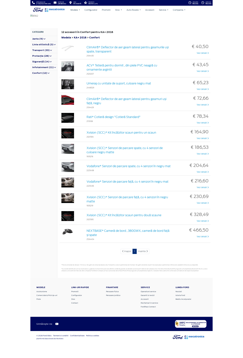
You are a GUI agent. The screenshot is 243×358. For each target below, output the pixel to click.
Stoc (117, 10)
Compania (178, 10)
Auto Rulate (133, 10)
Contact (74, 303)
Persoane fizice (112, 291)
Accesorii (149, 10)
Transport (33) (41, 50)
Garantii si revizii (148, 295)
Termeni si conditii (60, 335)
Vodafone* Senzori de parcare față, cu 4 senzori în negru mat (127, 181)
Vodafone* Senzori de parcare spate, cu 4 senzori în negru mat (129, 166)
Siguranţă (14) (41, 61)
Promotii (106, 10)
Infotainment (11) (43, 67)
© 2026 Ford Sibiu (44, 335)
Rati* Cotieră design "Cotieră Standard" (113, 117)
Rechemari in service (149, 303)
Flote (38, 299)
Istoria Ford (180, 295)
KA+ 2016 (80, 37)
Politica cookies (92, 335)
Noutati (179, 291)
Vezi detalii (202, 53)
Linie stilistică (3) (43, 44)
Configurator (91, 10)
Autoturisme (41, 291)
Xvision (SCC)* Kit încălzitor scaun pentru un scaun (121, 132)
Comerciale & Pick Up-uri (46, 295)
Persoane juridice (113, 295)
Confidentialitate (77, 335)
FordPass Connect (148, 307)
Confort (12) (40, 73)
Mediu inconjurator (183, 299)
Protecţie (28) (41, 55)
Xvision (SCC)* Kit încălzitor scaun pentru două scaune (124, 215)
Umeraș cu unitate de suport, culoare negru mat (119, 83)
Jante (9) (38, 38)
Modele (74, 10)
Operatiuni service (148, 291)
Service (163, 10)
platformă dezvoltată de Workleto (49, 339)
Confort (94, 37)
